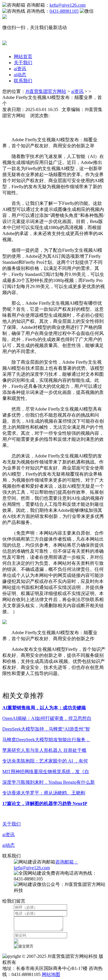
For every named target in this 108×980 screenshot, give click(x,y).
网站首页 (23, 56)
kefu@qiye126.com (68, 5)
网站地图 (51, 974)
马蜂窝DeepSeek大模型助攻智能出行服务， (46, 739)
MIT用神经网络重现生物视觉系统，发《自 (45, 771)
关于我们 (23, 62)
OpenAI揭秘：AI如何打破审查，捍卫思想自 (46, 718)
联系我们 (23, 80)
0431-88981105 (64, 11)
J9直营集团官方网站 (45, 91)
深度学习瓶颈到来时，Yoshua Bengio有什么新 (48, 782)
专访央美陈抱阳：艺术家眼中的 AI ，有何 (45, 760)
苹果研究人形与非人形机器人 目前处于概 (44, 750)
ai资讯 (20, 68)
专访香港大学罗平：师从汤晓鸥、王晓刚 (43, 792)
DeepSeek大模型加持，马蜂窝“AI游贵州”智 (46, 729)
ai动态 (20, 74)
